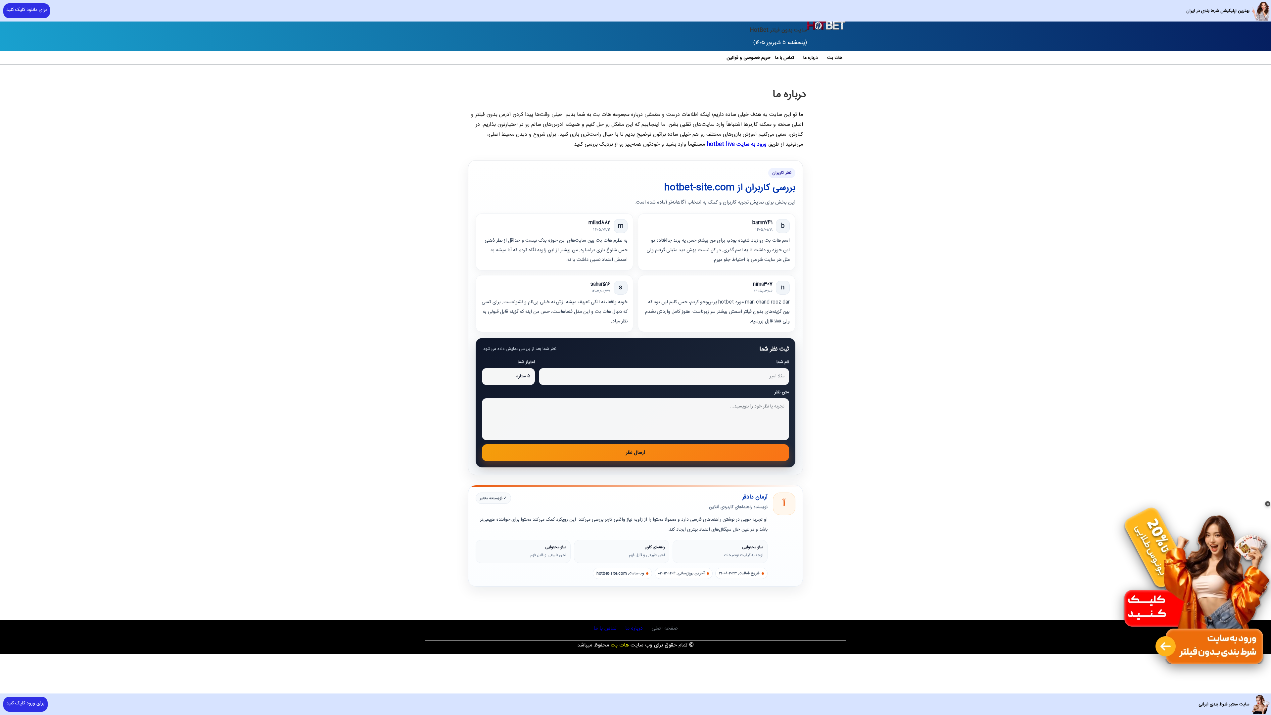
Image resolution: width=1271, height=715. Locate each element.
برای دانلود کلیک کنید (26, 10)
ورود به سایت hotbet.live (737, 144)
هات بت (834, 58)
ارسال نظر (635, 453)
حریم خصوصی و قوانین (749, 58)
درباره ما (810, 58)
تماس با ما (784, 58)
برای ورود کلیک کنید (25, 703)
